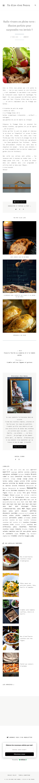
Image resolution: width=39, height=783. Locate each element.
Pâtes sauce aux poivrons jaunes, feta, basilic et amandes (28, 585)
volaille (21, 536)
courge (19, 479)
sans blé (19, 531)
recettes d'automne (29, 522)
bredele (27, 474)
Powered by (15, 759)
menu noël (30, 499)
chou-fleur (27, 476)
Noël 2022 (21, 504)
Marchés (12, 499)
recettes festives (27, 527)
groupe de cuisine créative (26, 495)
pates (11, 511)
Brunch (33, 474)
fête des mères (31, 490)
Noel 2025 (13, 506)
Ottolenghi (24, 506)
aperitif (33, 469)
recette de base (15, 520)
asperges (14, 472)
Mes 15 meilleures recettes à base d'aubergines (26, 559)
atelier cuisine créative (27, 472)
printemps (27, 517)
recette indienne (30, 520)
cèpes (12, 476)
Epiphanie (21, 490)
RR (35, 529)
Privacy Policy (12, 775)
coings (13, 478)
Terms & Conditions (24, 775)
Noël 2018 (24, 502)
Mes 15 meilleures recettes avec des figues (26, 638)
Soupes (22, 534)
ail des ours (12, 469)
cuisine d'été (25, 481)
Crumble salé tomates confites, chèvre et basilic (27, 612)
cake (4, 476)
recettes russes (8, 529)
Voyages (27, 536)
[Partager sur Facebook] (19, 209)
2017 (4, 469)
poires (34, 515)
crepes (16, 481)
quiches (5, 520)
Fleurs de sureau (14, 492)
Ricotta (24, 529)
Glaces (12, 495)
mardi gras (19, 499)
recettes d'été (8, 524)
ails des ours (23, 469)
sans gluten (27, 531)
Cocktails (6, 478)
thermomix (33, 533)
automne (14, 474)
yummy (32, 536)
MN (35, 499)
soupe (16, 533)
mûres (18, 502)
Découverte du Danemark (17, 488)
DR (4, 490)
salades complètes (9, 531)
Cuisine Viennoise (18, 485)
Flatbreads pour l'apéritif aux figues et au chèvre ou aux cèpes (19, 296)
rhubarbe (18, 529)
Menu (25, 499)
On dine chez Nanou (18, 5)
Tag (28, 533)
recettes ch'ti (17, 522)
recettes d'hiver (20, 524)
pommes (20, 517)
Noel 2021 (13, 504)
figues (5, 493)
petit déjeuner (21, 511)
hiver (4, 497)
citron (34, 476)
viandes (14, 536)
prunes (34, 517)
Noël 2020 (6, 504)
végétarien (6, 536)
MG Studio (31, 779)
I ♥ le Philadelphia (16, 497)
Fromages (6, 495)
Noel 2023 (29, 504)
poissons (13, 518)
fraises (33, 493)
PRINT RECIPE (20, 202)
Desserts (31, 488)
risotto (31, 529)
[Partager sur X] (15, 209)
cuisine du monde (16, 483)
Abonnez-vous (19, 754)
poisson (5, 517)
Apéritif (26, 37)
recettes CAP (7, 522)
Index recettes (30, 497)
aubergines (6, 474)
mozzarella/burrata (9, 502)
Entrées (14, 490)
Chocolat (18, 476)
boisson (21, 474)
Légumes (6, 499)
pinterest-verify (24, 513)
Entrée (8, 490)
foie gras (26, 493)
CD (8, 476)
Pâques (28, 508)
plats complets (23, 515)
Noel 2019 (32, 502)
